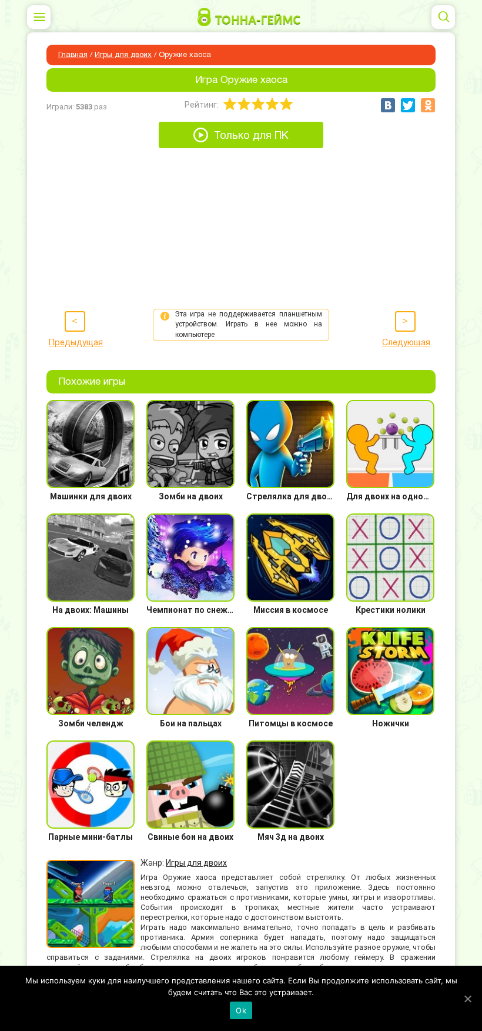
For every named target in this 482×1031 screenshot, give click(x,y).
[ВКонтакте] (388, 105)
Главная (73, 55)
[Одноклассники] (428, 105)
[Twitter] (408, 105)
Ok (241, 1010)
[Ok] (467, 999)
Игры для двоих (123, 55)
